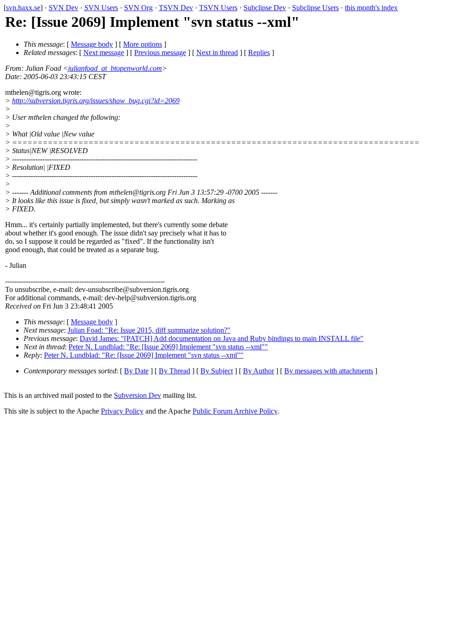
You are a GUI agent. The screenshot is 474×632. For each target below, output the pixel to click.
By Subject (216, 371)
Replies (259, 52)
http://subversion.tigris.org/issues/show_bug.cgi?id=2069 (96, 101)
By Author (258, 371)
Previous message (160, 52)
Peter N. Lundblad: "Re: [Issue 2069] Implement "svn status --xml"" (168, 347)
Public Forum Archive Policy (235, 411)
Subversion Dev (137, 395)
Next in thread (217, 52)
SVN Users (101, 8)
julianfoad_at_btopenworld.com (115, 68)
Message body (92, 44)
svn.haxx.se (23, 8)
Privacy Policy (122, 411)
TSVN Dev (176, 8)
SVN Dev (63, 8)
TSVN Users (218, 8)
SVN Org (138, 8)
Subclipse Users (315, 8)
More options (142, 44)
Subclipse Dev (264, 8)
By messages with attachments (328, 371)
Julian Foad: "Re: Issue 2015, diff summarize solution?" (149, 330)
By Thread (174, 371)
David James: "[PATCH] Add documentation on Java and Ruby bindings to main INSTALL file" (221, 338)
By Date (136, 371)
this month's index (371, 8)
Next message (103, 52)
